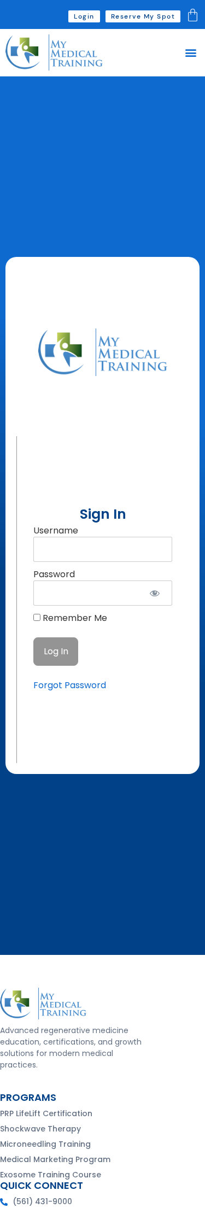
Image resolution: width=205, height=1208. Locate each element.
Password (54, 574)
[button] (190, 53)
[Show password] (154, 593)
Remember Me (73, 618)
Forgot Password (69, 685)
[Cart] (193, 15)
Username (55, 530)
